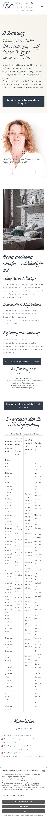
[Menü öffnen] (42, 6)
